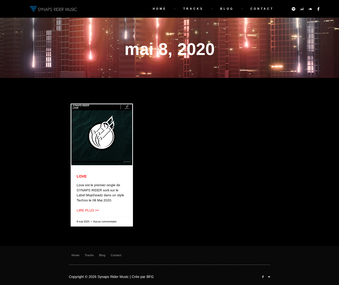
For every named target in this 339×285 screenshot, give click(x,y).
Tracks (193, 8)
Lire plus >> (88, 210)
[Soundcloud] (310, 9)
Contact (262, 8)
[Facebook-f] (318, 9)
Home (160, 8)
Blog (227, 8)
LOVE (82, 176)
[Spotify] (293, 9)
